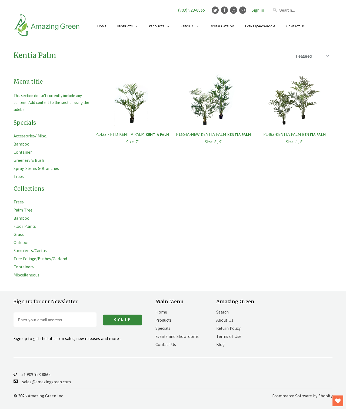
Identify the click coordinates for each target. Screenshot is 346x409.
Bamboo (21, 144)
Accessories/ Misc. (30, 136)
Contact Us (165, 344)
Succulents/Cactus (30, 250)
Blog (220, 344)
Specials (162, 328)
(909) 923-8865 (191, 10)
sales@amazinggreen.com (44, 382)
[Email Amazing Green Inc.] (242, 10)
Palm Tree (23, 210)
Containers (24, 267)
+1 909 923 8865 (34, 374)
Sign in (258, 10)
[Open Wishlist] (337, 400)
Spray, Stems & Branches (36, 168)
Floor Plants (25, 226)
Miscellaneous (26, 275)
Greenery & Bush (29, 160)
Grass (19, 234)
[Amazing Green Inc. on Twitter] (215, 10)
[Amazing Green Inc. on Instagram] (233, 10)
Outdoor (21, 242)
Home (161, 312)
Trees (19, 176)
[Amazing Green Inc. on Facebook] (224, 10)
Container (23, 152)
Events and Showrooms (177, 336)
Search (222, 312)
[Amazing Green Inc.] (47, 22)
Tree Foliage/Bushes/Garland (40, 258)
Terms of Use (228, 336)
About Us (224, 320)
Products (163, 320)
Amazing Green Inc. (46, 396)
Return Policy (228, 328)
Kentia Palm (35, 55)
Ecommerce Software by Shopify (302, 396)
